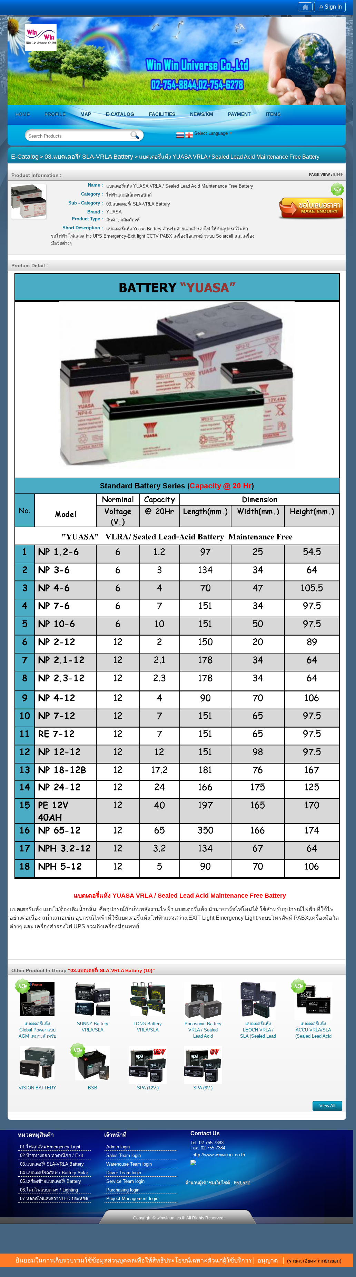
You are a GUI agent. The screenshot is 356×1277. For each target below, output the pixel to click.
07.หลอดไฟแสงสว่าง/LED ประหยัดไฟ (54, 1199)
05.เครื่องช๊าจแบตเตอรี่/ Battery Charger (50, 1182)
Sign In (333, 7)
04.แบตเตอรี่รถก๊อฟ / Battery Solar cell (54, 1173)
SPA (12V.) (148, 1087)
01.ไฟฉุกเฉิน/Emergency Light (50, 1146)
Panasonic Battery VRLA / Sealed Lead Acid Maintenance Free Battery (203, 1036)
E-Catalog (25, 156)
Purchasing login (122, 1190)
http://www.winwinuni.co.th (218, 1154)
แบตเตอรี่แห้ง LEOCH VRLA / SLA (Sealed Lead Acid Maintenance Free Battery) (258, 1036)
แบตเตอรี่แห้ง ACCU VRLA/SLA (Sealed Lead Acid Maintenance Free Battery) (313, 1036)
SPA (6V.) (202, 1087)
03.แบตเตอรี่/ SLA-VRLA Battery (88, 156)
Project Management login (132, 1198)
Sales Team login (123, 1155)
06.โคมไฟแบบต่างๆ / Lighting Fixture (49, 1190)
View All (327, 1105)
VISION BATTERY (37, 1087)
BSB (92, 1087)
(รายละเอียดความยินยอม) (314, 1261)
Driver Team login (123, 1172)
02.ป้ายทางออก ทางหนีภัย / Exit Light (51, 1156)
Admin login (118, 1146)
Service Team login (125, 1181)
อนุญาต (268, 1260)
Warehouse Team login (129, 1164)
